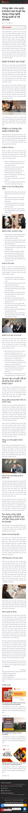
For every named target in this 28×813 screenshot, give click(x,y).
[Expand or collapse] (24, 27)
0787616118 (5, 788)
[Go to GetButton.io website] (25, 811)
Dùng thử (7, 666)
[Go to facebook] (24, 809)
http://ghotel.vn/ (12, 673)
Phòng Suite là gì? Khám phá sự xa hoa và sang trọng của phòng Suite (13, 703)
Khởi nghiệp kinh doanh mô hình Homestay (11, 733)
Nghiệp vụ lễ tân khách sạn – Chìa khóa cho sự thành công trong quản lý (14, 763)
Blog (8, 715)
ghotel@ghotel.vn (6, 790)
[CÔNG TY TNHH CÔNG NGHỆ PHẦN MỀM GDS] (5, 1)
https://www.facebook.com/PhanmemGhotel (14, 671)
